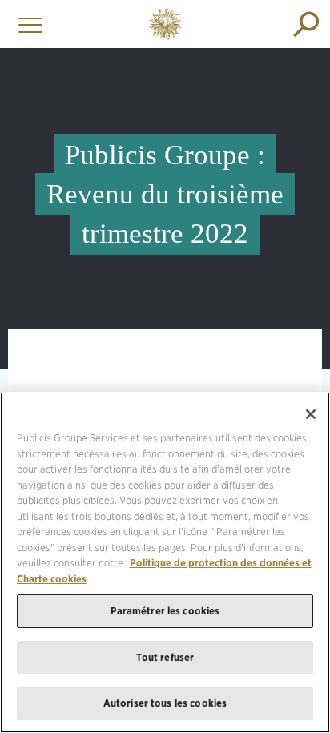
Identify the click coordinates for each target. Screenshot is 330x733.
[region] (165, 562)
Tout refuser (165, 657)
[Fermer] (310, 414)
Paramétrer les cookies (165, 611)
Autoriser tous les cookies (165, 703)
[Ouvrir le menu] (26, 24)
